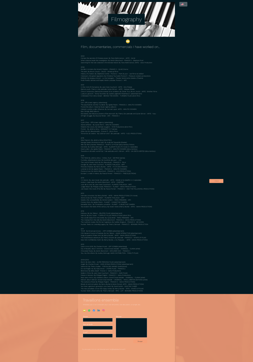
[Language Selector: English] (183, 4)
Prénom (85, 316)
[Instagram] (103, 310)
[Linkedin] (98, 310)
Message (119, 316)
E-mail (85, 332)
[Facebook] (94, 310)
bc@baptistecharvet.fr (118, 349)
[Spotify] (89, 310)
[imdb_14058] (128, 41)
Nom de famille (88, 324)
